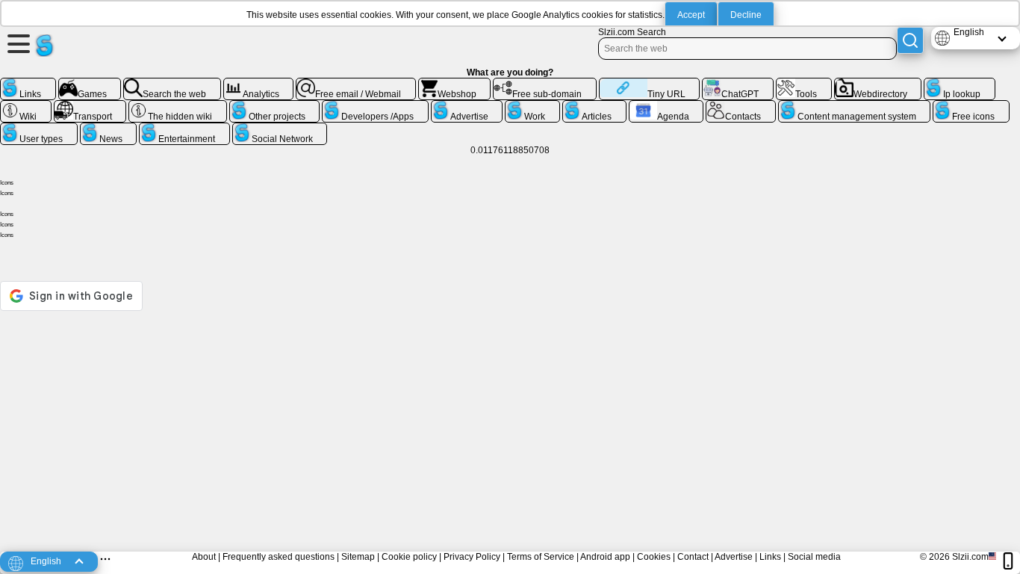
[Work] (532, 106)
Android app (605, 557)
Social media (814, 557)
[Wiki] (26, 106)
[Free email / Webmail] (356, 83)
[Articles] (594, 106)
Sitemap (358, 557)
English (969, 32)
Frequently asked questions (279, 557)
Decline (746, 15)
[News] (108, 128)
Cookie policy (409, 557)
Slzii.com (970, 557)
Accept (691, 15)
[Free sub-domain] (545, 83)
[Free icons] (971, 106)
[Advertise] (467, 106)
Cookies (654, 557)
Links (770, 557)
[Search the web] (172, 83)
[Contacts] (741, 106)
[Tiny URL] (649, 83)
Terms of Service (540, 557)
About (204, 557)
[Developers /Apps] (375, 106)
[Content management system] (854, 106)
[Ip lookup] (959, 83)
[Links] (28, 83)
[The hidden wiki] (177, 106)
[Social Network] (280, 128)
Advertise (734, 557)
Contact (693, 557)
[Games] (90, 83)
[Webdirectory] (878, 83)
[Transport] (90, 106)
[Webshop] (454, 83)
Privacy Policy (472, 557)
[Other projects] (274, 106)
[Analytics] (258, 83)
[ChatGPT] (738, 83)
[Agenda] (666, 106)
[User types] (39, 128)
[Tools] (804, 83)
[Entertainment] (184, 128)
